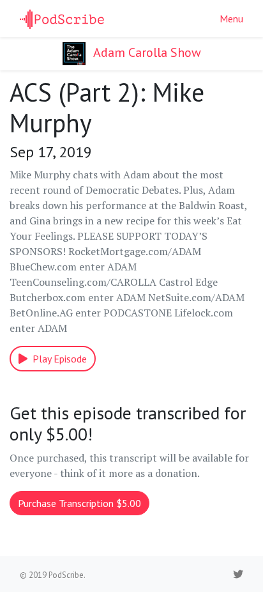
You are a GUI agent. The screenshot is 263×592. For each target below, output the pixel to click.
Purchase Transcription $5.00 (79, 503)
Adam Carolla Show (146, 52)
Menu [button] (231, 18)
